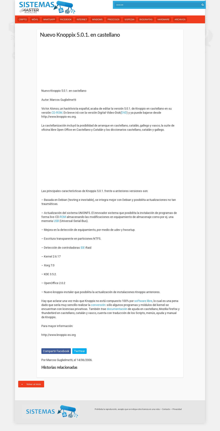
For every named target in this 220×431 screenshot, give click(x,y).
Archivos (180, 19)
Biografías (146, 19)
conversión (98, 305)
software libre (143, 301)
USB (56, 221)
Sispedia (129, 19)
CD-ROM (57, 112)
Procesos (114, 19)
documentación (117, 309)
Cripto (23, 19)
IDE (83, 247)
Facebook (66, 19)
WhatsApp (49, 19)
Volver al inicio (33, 384)
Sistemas (47, 7)
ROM (63, 217)
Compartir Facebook (56, 351)
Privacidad (177, 409)
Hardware (164, 19)
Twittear (79, 351)
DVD (124, 112)
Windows (97, 19)
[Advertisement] (65, 63)
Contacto (166, 409)
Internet (82, 19)
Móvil (35, 19)
